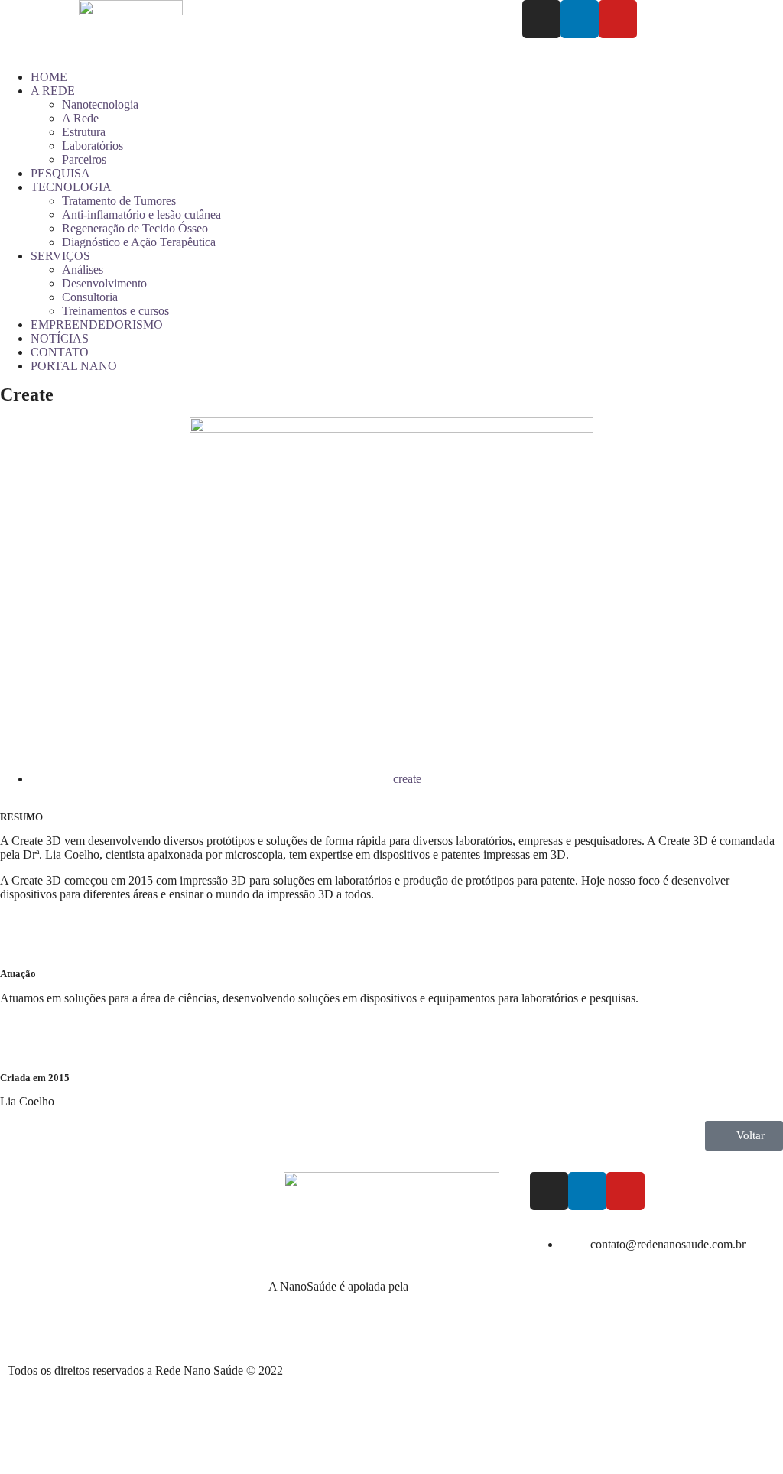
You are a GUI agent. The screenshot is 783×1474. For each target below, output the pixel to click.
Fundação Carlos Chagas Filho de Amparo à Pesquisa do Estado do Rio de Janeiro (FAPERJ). (388, 1300)
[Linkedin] (579, 19)
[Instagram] (541, 19)
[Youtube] (618, 19)
